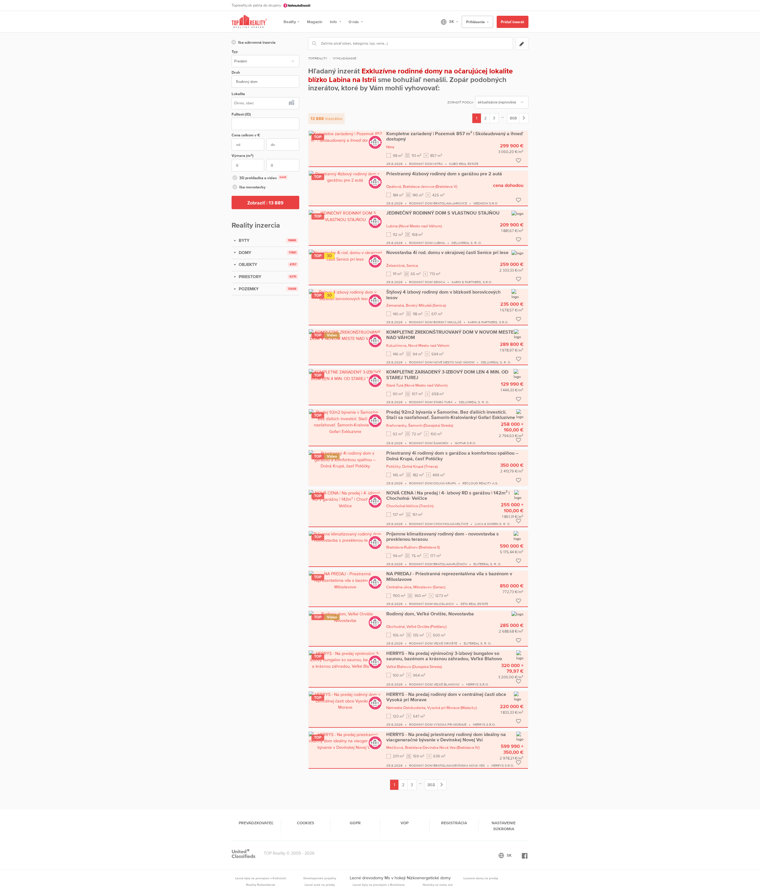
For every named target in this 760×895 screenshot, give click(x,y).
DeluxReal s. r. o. (467, 243)
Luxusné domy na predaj (480, 878)
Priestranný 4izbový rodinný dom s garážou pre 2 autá (444, 173)
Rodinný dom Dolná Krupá (432, 483)
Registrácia (454, 822)
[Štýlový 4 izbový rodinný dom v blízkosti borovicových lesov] (345, 295)
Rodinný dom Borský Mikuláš (435, 322)
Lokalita (238, 94)
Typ (235, 51)
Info (334, 21)
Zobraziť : (265, 202)
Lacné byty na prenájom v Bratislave (379, 884)
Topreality (317, 58)
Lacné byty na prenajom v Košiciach (260, 878)
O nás (354, 21)
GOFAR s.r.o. (465, 443)
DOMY (244, 252)
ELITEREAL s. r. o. (487, 564)
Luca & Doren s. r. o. (493, 524)
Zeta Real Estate (474, 604)
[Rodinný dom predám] (523, 118)
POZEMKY (248, 288)
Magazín (314, 21)
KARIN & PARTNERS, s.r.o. (472, 282)
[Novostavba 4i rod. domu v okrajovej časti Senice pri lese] (345, 255)
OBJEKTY (247, 264)
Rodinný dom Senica (427, 282)
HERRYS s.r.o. (477, 684)
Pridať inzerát (512, 22)
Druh (236, 72)
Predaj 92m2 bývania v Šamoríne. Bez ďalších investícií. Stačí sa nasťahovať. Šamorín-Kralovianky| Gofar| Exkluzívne (450, 414)
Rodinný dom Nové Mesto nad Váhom (441, 362)
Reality (290, 21)
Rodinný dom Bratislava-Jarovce (438, 203)
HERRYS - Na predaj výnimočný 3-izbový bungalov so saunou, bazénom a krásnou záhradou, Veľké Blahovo (444, 655)
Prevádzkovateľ (256, 822)
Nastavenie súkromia (504, 825)
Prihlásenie (476, 22)
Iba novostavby (252, 187)
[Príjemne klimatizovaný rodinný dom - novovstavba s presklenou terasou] (345, 537)
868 (513, 118)
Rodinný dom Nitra (426, 164)
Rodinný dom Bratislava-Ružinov (438, 564)
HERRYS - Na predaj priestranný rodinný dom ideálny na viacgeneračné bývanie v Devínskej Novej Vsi (446, 737)
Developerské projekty (319, 878)
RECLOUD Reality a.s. (480, 483)
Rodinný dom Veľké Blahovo (434, 684)
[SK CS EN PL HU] (447, 21)
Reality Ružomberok (260, 884)
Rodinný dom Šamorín (428, 443)
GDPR (355, 822)
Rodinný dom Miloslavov (431, 604)
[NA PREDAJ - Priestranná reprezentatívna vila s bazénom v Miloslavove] (345, 580)
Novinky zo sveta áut (438, 884)
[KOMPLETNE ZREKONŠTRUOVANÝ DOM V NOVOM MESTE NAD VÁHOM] (345, 335)
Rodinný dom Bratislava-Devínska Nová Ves (447, 765)
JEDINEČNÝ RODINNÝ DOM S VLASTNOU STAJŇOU (443, 212)
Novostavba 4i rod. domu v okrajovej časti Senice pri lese (447, 252)
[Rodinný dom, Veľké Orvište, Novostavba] (345, 616)
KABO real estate (463, 164)
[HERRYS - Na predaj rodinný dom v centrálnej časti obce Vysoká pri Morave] (345, 700)
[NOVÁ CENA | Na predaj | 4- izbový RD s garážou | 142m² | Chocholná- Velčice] (345, 499)
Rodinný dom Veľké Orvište (433, 643)
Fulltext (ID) (241, 114)
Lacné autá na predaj (320, 884)
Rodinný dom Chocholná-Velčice (438, 524)
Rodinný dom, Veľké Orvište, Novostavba (430, 613)
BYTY (243, 240)
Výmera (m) (243, 155)
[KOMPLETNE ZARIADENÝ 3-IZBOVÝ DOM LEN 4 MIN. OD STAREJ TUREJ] (345, 375)
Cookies (305, 822)
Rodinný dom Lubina (427, 243)
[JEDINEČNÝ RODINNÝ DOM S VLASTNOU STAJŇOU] (345, 216)
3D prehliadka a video (262, 178)
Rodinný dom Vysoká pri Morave (437, 724)
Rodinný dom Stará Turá (430, 402)
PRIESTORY (249, 276)
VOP (404, 822)
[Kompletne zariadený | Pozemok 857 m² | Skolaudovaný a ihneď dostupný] (345, 136)
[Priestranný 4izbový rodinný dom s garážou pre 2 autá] (345, 176)
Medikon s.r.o (486, 203)
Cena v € (246, 135)
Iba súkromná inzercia (257, 42)
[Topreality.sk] (249, 21)
